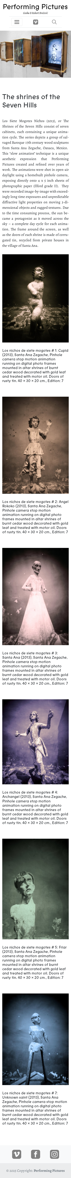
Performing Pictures (49, 1170)
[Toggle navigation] (16, 22)
